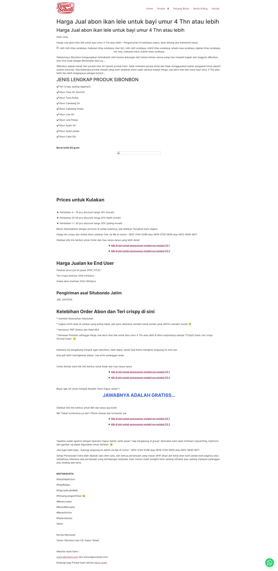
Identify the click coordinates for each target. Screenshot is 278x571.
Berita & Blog (200, 8)
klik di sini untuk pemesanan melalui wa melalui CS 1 (140, 245)
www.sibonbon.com (67, 557)
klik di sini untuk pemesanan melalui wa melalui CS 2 (140, 251)
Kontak (215, 8)
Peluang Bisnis (181, 8)
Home (149, 8)
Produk (161, 8)
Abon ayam (101, 562)
